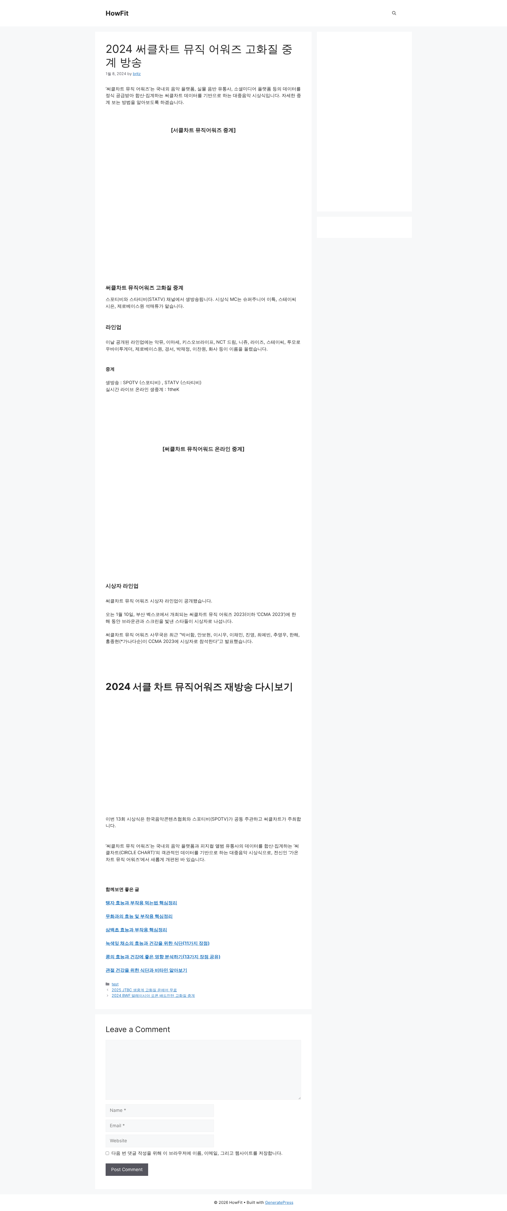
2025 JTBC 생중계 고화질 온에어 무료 (144, 990)
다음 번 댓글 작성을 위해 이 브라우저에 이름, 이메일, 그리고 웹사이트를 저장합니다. (197, 1153)
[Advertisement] (203, 187)
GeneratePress (279, 1202)
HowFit (117, 13)
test (115, 984)
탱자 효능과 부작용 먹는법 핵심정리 (141, 902)
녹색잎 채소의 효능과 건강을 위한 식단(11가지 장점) (158, 943)
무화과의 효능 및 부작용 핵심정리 (139, 916)
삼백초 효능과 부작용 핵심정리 (136, 929)
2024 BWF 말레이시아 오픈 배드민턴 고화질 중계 (153, 995)
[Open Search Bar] (394, 13)
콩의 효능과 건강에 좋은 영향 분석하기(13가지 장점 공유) (163, 956)
